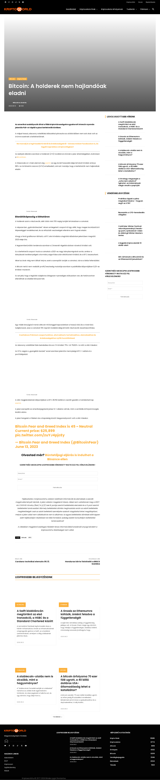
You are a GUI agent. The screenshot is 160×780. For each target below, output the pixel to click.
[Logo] (27, 9)
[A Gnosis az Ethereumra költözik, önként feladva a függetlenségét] (79, 594)
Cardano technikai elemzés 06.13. (32, 561)
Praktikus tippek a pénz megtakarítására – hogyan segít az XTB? (130, 200)
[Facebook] (9, 2)
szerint (48, 163)
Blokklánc (20, 605)
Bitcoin (12, 79)
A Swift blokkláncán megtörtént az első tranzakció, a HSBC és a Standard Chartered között (35, 616)
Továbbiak (57, 717)
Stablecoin (20, 670)
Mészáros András (20, 103)
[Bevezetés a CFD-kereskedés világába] (111, 215)
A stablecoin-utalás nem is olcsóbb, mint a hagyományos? (35, 680)
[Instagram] (12, 2)
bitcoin (24, 537)
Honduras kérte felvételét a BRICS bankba (82, 562)
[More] (40, 117)
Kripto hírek (22, 79)
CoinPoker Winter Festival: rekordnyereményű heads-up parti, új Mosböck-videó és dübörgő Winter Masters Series (130, 231)
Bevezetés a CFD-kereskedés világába (131, 213)
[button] (153, 9)
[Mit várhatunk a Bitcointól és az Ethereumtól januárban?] (111, 260)
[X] (19, 2)
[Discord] (5, 2)
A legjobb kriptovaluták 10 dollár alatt (129, 244)
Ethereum (64, 605)
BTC (30, 537)
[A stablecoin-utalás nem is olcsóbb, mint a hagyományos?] (35, 660)
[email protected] (18, 741)
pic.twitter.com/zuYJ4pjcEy (40, 435)
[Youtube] (23, 2)
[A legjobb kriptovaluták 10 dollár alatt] (111, 246)
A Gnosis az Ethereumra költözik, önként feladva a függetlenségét (78, 614)
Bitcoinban (21, 157)
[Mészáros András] (11, 102)
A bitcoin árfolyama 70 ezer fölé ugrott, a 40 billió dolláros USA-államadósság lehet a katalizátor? (79, 683)
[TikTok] (16, 2)
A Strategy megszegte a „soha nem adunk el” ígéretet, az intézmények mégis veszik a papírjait (129, 182)
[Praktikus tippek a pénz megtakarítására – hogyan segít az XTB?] (111, 202)
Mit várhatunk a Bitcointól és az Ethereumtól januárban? (131, 258)
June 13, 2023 (26, 446)
